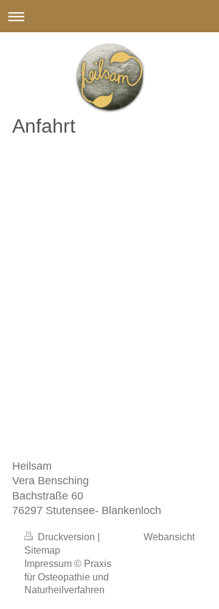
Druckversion (66, 537)
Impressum (48, 564)
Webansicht (169, 537)
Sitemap (42, 550)
